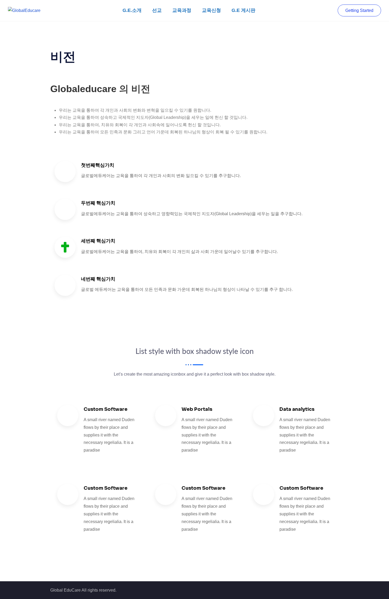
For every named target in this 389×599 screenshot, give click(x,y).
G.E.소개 (132, 10)
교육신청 (211, 10)
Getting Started (359, 10)
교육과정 (181, 10)
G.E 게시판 (243, 10)
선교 (157, 10)
